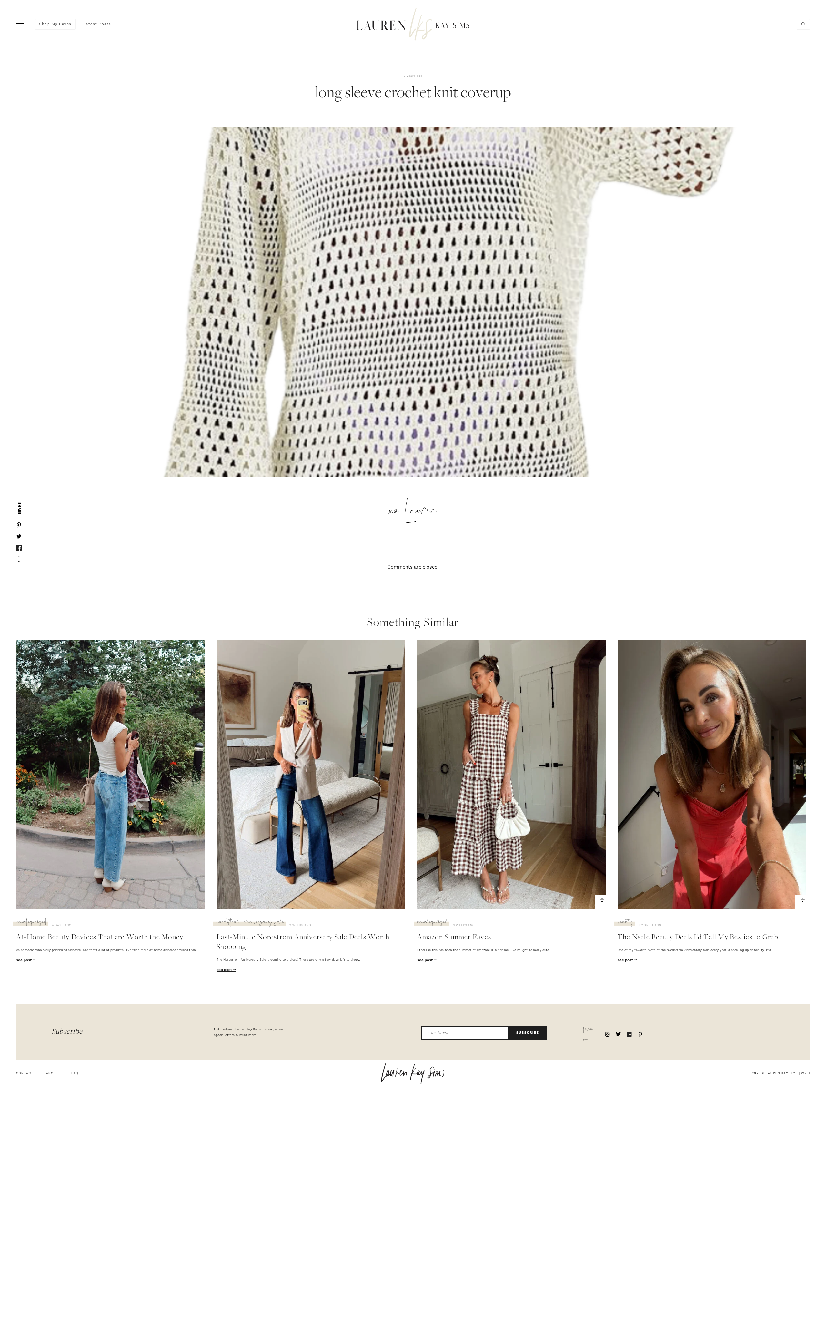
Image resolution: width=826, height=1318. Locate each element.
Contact (24, 1073)
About (52, 1073)
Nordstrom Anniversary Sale (250, 922)
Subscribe (527, 1032)
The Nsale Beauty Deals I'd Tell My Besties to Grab (698, 938)
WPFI (805, 1073)
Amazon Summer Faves (454, 938)
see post (24, 960)
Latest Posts (97, 24)
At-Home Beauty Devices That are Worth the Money (99, 938)
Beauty (625, 922)
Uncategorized (31, 922)
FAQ (75, 1073)
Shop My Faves (55, 24)
